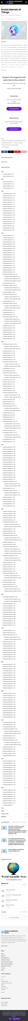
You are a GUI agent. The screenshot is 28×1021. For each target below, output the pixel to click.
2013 (2, 171)
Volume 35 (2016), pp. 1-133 (9, 257)
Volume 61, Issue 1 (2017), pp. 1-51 (11, 346)
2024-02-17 (11, 852)
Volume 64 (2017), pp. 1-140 (9, 355)
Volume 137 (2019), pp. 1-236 (9, 584)
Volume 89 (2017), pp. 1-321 (9, 439)
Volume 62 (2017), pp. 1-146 (9, 351)
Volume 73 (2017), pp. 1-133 (9, 384)
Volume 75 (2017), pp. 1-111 (9, 388)
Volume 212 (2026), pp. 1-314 (9, 792)
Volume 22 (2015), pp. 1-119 (9, 219)
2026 (2, 787)
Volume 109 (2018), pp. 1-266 (9, 466)
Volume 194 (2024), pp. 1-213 (9, 747)
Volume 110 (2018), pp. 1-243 (9, 468)
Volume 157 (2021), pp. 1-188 (9, 648)
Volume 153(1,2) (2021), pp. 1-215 (10, 634)
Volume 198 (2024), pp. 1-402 (9, 755)
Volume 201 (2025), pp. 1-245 (9, 765)
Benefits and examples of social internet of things (13, 140)
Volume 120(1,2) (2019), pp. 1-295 (10, 522)
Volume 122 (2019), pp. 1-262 (9, 531)
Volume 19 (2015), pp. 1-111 (9, 213)
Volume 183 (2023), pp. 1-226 (9, 710)
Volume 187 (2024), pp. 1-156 (9, 722)
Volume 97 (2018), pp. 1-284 (9, 501)
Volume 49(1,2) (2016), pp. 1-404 (10, 303)
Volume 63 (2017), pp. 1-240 (9, 353)
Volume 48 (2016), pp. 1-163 (9, 301)
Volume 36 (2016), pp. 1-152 (9, 259)
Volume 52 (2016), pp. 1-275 (9, 314)
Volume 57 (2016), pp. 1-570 (9, 332)
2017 (2, 341)
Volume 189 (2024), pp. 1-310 (9, 726)
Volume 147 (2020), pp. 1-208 (9, 618)
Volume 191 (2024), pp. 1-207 (9, 735)
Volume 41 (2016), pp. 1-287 (9, 269)
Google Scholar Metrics (6, 983)
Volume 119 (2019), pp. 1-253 (9, 520)
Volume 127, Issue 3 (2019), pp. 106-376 (12, 553)
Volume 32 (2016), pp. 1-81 (8, 250)
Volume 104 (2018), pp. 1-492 (9, 455)
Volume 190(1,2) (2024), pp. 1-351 (10, 728)
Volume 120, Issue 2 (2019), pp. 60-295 (12, 526)
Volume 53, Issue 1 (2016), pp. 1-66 (11, 319)
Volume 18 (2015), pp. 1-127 (9, 210)
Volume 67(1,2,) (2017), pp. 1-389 (10, 361)
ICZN (2, 984)
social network (5, 147)
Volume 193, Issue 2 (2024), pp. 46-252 (12, 744)
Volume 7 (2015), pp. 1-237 (8, 225)
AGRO (2, 992)
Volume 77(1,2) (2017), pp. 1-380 (10, 392)
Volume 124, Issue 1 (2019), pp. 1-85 (12, 537)
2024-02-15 (11, 835)
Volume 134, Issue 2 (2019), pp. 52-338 (12, 577)
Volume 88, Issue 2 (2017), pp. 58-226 (12, 437)
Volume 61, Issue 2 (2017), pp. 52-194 (12, 348)
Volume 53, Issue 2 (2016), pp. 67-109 (12, 321)
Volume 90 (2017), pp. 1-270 (9, 441)
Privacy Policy (4, 1003)
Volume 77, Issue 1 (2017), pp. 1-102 (12, 395)
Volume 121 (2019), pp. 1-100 (9, 529)
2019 (2, 508)
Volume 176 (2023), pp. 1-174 (9, 695)
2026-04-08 (11, 846)
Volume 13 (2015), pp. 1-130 (9, 200)
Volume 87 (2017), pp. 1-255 (9, 430)
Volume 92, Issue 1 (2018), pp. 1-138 (12, 483)
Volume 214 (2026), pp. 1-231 (9, 796)
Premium (3, 816)
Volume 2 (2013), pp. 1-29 (8, 176)
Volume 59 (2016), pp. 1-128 (9, 336)
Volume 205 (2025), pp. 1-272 (9, 773)
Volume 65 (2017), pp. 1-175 (9, 357)
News (2, 811)
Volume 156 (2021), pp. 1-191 (9, 646)
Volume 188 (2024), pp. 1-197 (9, 724)
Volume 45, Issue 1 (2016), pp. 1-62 (11, 287)
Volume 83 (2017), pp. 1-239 (9, 415)
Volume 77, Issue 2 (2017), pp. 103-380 (12, 397)
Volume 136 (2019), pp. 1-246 (9, 582)
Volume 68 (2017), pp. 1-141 (9, 368)
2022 (2, 662)
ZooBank (3, 989)
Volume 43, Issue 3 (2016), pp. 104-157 (12, 280)
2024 (2, 720)
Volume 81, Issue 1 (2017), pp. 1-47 (11, 408)
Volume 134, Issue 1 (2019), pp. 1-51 (12, 575)
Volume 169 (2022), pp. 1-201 (9, 677)
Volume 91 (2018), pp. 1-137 (9, 479)
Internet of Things (18, 142)
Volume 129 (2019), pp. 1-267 (9, 562)
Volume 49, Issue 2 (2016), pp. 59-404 (12, 307)
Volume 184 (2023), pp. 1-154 (9, 712)
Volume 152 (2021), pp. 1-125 (9, 632)
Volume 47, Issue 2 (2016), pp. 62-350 (12, 298)
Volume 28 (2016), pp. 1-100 (9, 242)
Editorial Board (5, 957)
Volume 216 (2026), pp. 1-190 (9, 800)
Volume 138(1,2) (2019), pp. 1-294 (10, 586)
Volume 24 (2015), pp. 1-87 (8, 223)
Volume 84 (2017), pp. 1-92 (8, 417)
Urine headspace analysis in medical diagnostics (16, 850)
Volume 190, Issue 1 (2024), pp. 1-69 (12, 731)
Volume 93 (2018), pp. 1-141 (9, 488)
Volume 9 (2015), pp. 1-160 (8, 230)
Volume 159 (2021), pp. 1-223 (9, 652)
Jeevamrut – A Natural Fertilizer (13, 895)
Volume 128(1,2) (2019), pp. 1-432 (10, 555)
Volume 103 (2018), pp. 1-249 (9, 453)
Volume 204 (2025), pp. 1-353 (9, 771)
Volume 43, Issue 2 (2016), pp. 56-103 (12, 278)
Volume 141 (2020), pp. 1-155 (9, 605)
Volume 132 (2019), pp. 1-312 (9, 569)
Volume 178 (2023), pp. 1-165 (9, 699)
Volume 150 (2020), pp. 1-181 (9, 625)
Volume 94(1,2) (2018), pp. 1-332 (10, 490)
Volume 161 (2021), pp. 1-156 (9, 656)
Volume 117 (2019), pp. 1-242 (9, 515)
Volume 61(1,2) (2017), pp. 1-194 (10, 344)
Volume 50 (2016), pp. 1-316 (9, 310)
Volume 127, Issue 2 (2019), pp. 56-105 (12, 551)
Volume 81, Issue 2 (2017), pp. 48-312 (12, 410)
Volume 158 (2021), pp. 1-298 (9, 650)
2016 (6, 6)
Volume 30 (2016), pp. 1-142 (9, 246)
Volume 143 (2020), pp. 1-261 (9, 610)
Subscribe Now (14, 108)
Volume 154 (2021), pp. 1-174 (9, 641)
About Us (4, 883)
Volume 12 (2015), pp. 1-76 (8, 197)
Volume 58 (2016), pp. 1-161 (9, 334)
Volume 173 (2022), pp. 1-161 (9, 685)
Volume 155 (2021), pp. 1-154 (9, 643)
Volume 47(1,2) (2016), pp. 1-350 (10, 294)
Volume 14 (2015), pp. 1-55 (8, 202)
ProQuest (3, 986)
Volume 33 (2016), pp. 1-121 (9, 252)
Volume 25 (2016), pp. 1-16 (8, 235)
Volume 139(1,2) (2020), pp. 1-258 (10, 596)
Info (2, 808)
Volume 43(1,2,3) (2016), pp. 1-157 (10, 274)
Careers (24, 911)
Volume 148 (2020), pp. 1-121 (9, 620)
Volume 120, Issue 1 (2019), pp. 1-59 (12, 524)
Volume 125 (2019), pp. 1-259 (9, 542)
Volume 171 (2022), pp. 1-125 (9, 681)
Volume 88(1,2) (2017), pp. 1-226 (10, 432)
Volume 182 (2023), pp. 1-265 (9, 708)
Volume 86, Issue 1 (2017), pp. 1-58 (11, 423)
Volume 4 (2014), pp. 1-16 (8, 183)
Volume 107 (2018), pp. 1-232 (9, 462)
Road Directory (4, 988)
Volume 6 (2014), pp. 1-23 (8, 188)
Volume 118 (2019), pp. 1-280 (9, 517)
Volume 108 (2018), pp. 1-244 (9, 464)
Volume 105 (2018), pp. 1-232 (9, 457)
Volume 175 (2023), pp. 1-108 (9, 693)
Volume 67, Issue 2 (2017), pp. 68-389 (12, 366)
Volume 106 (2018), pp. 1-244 (9, 459)
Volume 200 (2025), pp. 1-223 (9, 763)
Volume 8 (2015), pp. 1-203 (8, 228)
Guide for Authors (10, 905)
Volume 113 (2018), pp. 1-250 (9, 475)
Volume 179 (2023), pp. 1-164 (9, 702)
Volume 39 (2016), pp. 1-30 (8, 265)
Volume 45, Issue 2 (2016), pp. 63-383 (12, 289)
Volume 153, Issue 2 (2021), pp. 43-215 (12, 639)
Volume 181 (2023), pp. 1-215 (9, 706)
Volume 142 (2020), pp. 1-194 (9, 608)
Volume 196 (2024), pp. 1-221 (9, 751)
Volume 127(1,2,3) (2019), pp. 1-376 (10, 546)
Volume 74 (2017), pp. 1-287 (9, 386)
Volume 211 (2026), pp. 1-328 (9, 790)
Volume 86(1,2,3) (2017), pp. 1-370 (10, 421)
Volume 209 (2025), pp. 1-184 (9, 782)
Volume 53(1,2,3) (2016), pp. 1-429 (10, 316)
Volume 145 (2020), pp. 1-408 (9, 614)
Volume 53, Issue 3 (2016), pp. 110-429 (12, 323)
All (13, 822)
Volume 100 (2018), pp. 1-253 (9, 447)
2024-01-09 (4, 19)
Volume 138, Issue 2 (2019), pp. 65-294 (12, 591)
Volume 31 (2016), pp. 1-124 (9, 248)
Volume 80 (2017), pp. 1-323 (9, 403)
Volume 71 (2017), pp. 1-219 (9, 379)
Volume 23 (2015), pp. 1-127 (9, 221)
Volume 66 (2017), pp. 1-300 (9, 359)
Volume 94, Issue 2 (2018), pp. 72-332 (12, 495)
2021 (2, 628)
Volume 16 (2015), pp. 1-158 (9, 206)
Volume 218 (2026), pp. (8, 805)
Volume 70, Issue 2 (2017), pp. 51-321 (12, 377)
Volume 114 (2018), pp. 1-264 (9, 477)
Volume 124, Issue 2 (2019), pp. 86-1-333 (13, 539)
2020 (2, 594)
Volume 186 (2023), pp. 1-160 (9, 717)
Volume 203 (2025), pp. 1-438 (9, 769)
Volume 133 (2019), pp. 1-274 (9, 571)
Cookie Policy (4, 1005)
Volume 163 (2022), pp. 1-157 (9, 664)
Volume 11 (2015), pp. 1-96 (8, 195)
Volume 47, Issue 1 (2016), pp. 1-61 (11, 296)
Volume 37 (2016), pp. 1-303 (9, 261)
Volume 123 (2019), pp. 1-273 (9, 533)
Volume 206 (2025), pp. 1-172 (9, 776)
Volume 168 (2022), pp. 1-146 (9, 675)
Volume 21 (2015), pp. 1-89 (8, 217)
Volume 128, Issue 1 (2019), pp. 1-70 (12, 558)
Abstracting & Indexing (11, 900)
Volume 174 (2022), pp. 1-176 (9, 687)
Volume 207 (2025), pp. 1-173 (9, 778)
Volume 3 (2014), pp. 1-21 (8, 181)
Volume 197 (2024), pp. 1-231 (9, 753)
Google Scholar (4, 981)
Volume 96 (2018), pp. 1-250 (9, 499)
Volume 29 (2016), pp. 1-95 (8, 244)
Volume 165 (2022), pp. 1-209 (9, 668)
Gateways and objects (7, 142)
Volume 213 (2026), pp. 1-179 (9, 794)
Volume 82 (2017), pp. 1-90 (8, 412)
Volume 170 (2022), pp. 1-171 (9, 679)
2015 (2, 191)
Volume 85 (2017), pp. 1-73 (8, 419)
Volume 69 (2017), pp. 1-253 (9, 370)
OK (10, 1018)
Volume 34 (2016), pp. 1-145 (9, 254)
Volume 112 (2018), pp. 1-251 (9, 472)
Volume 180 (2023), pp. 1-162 (9, 704)
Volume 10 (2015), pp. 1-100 (9, 193)
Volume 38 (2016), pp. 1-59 (8, 263)
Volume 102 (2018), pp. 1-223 (9, 451)
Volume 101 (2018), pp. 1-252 (9, 449)
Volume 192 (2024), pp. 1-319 (9, 738)
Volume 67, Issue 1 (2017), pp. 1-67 (11, 364)
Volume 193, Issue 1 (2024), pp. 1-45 (12, 742)
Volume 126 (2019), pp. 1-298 (9, 544)
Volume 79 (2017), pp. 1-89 (8, 401)
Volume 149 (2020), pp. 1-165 (9, 623)
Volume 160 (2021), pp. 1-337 (9, 654)
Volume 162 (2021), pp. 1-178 (9, 658)
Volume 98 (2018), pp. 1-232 (9, 503)
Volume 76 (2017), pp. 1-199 (9, 390)
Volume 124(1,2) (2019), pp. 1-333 (10, 535)
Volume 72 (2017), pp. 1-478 (9, 381)
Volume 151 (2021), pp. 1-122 (9, 630)
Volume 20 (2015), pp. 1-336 (9, 215)
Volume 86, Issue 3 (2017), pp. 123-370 (12, 428)
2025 (2, 758)
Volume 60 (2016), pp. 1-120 (9, 338)
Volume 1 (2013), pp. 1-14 (8, 174)
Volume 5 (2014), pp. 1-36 (8, 186)
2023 (2, 691)
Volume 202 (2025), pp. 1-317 (9, 767)
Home (2, 6)
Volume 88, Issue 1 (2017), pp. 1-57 (11, 435)
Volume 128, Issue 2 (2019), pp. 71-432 (12, 560)
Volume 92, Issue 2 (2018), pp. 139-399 (12, 485)
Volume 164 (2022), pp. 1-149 (9, 666)
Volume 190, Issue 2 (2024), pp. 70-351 (12, 733)
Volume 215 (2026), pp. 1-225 (9, 798)
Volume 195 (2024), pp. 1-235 (9, 749)
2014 (2, 179)
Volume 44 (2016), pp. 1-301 (9, 283)
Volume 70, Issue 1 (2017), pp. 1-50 (11, 375)
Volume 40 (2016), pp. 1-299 (9, 267)
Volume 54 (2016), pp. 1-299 (9, 325)
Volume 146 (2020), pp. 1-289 (9, 616)
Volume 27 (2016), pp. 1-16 (8, 239)
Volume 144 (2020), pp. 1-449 (9, 612)
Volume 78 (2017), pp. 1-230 (9, 399)
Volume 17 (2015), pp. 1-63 (8, 208)
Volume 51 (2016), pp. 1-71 (8, 312)
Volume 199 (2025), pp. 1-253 (9, 761)
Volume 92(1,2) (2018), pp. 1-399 (10, 481)
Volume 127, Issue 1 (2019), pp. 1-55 (12, 549)
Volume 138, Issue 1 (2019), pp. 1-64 (12, 588)
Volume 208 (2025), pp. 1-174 (9, 780)
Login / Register (5, 1002)
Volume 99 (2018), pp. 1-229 (9, 505)
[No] (26, 1015)
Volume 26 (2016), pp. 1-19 (8, 237)
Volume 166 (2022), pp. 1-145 (9, 670)
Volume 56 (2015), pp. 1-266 (9, 330)
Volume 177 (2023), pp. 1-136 (9, 697)
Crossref (3, 976)
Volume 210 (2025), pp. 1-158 (9, 784)
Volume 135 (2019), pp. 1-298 (9, 580)
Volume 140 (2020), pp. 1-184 (9, 603)
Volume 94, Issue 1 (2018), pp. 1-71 (11, 492)
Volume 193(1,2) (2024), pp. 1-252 (10, 740)
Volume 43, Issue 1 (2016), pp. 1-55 (11, 276)
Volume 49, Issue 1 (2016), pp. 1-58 (11, 305)
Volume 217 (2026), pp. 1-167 (9, 803)
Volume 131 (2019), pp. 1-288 (9, 566)
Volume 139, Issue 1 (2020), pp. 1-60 (12, 599)
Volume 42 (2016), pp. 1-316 (9, 272)
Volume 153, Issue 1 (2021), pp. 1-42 (12, 637)
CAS (2, 979)
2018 (2, 444)
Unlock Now (14, 129)
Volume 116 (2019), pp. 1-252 (9, 513)
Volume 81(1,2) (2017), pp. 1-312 (10, 405)
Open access (4, 161)
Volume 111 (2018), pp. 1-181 (9, 470)
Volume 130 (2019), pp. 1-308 (9, 564)
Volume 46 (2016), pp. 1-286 (9, 292)
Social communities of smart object (10, 144)
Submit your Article (10, 890)
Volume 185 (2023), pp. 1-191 (9, 714)
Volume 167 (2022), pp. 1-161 (9, 672)
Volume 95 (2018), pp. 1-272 (9, 497)
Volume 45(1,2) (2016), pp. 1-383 (10, 285)
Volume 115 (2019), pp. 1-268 (9, 511)
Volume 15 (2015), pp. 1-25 (8, 204)
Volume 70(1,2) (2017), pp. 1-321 (10, 372)
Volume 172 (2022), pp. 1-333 (9, 683)
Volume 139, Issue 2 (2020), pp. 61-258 (12, 601)
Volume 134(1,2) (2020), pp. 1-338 (10, 573)
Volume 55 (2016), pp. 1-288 (9, 327)
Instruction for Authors (7, 961)
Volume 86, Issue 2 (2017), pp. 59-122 (12, 426)
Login (8, 88)
